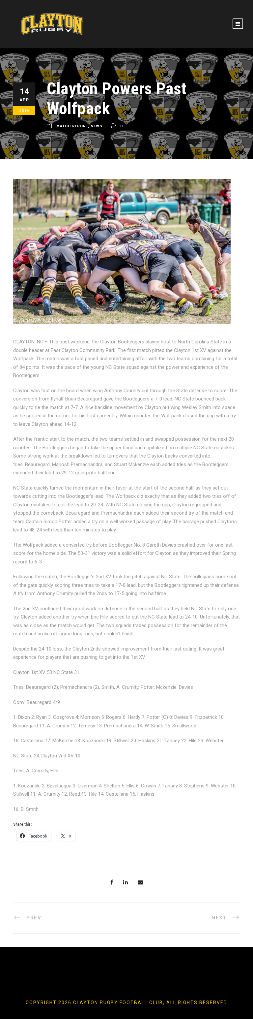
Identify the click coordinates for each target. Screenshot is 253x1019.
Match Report (72, 126)
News (96, 126)
